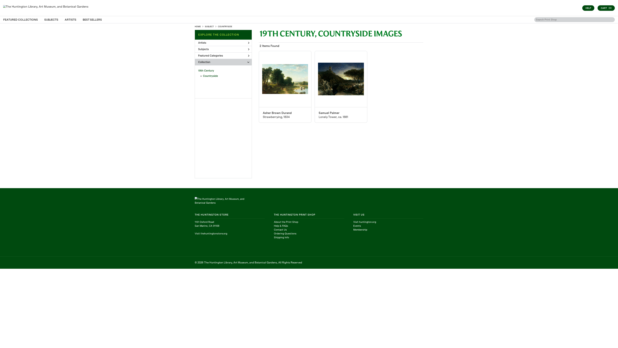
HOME (198, 26)
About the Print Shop (286, 222)
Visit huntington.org (364, 222)
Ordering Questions (285, 233)
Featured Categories (210, 55)
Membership (360, 229)
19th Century (206, 70)
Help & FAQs (281, 225)
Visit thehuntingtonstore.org (211, 233)
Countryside (210, 75)
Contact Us (280, 229)
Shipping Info (281, 237)
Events (357, 225)
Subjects (203, 49)
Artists (202, 42)
